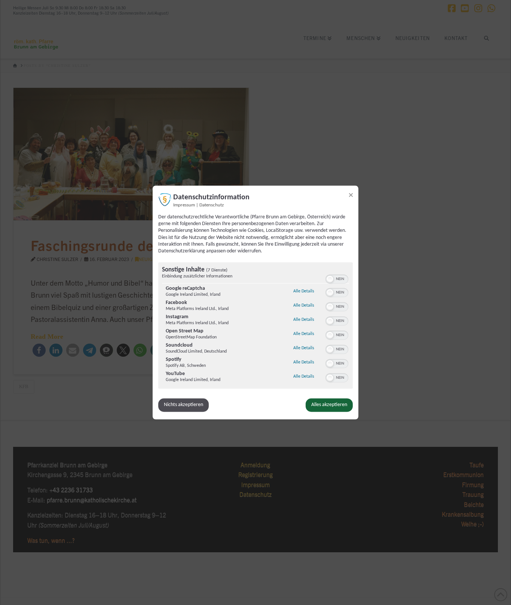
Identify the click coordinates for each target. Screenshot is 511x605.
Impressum (184, 205)
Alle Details (303, 291)
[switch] (337, 278)
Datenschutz (211, 205)
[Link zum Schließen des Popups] (351, 195)
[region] (255, 326)
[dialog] (255, 302)
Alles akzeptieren (329, 405)
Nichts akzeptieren (183, 405)
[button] (330, 279)
